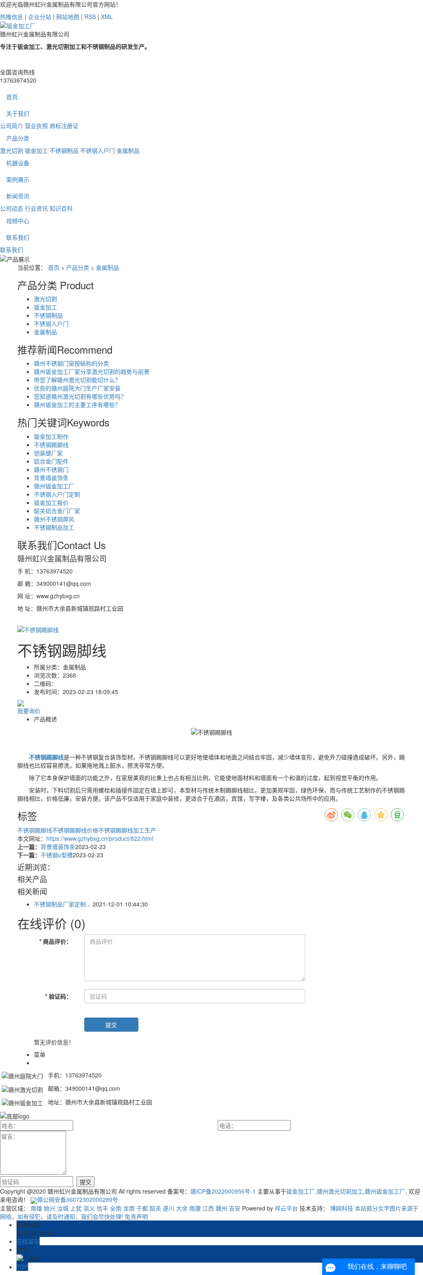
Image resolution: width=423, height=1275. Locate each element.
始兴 (49, 1208)
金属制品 (128, 150)
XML (107, 16)
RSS (90, 16)
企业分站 (39, 16)
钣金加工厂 (300, 1191)
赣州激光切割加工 (340, 1191)
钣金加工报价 (51, 502)
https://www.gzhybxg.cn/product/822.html (99, 838)
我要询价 (28, 710)
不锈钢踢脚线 (51, 444)
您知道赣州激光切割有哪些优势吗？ (80, 396)
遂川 (168, 1208)
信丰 (102, 1208)
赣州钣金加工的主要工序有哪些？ (77, 404)
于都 (142, 1208)
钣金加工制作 (51, 436)
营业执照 (36, 125)
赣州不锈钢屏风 (54, 519)
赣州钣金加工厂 (54, 486)
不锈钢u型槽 (56, 855)
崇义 (89, 1208)
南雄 (36, 1208)
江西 (208, 1208)
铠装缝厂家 (48, 453)
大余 (182, 1208)
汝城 (63, 1208)
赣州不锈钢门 (51, 469)
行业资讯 (36, 208)
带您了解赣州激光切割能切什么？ (77, 380)
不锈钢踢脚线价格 (75, 830)
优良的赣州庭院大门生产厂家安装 (77, 388)
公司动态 (11, 208)
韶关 (155, 1208)
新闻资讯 (17, 196)
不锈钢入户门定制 (57, 494)
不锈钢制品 (64, 150)
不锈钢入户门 (97, 150)
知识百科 (61, 208)
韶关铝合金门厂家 (57, 511)
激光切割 (11, 150)
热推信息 (11, 16)
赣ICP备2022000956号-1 (223, 1191)
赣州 (221, 1208)
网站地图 (67, 16)
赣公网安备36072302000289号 (77, 1199)
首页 (12, 97)
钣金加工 (36, 150)
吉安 (234, 1208)
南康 (195, 1208)
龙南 (129, 1208)
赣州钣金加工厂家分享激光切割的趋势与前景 (92, 371)
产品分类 (17, 138)
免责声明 (136, 1216)
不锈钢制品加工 (54, 527)
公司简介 (11, 125)
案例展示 (17, 179)
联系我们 (17, 237)
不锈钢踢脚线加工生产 (127, 830)
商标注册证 (64, 125)
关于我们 (17, 113)
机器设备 (17, 163)
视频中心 (17, 220)
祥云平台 (286, 1208)
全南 (115, 1208)
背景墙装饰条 (51, 477)
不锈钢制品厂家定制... (62, 904)
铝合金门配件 (51, 461)
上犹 (76, 1208)
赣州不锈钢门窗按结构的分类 (71, 363)
